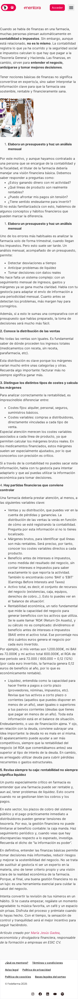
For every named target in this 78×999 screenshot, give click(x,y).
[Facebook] (40, 994)
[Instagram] (33, 994)
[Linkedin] (47, 994)
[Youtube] (55, 994)
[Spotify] (62, 994)
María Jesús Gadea (45, 933)
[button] (71, 7)
